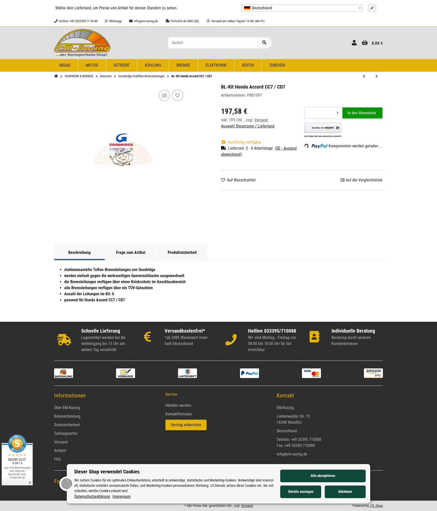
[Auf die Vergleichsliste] (164, 95)
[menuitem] (65, 65)
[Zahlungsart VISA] (311, 372)
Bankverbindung (67, 416)
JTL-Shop (376, 506)
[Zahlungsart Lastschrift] (187, 372)
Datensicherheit (67, 424)
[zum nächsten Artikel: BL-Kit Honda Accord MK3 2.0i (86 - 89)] (376, 76)
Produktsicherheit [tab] (182, 252)
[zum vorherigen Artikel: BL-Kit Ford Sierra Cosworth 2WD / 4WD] (364, 76)
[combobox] (302, 8)
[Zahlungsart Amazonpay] (373, 372)
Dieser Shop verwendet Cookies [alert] (107, 472)
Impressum (121, 496)
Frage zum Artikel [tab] (130, 252)
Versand (261, 120)
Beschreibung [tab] (79, 252)
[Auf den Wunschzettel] (177, 95)
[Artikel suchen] (264, 42)
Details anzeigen (300, 491)
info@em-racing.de (292, 454)
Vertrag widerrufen (186, 424)
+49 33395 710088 (306, 439)
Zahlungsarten (66, 433)
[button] (354, 43)
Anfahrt (60, 450)
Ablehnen (345, 491)
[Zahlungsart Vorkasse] (125, 372)
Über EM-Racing (67, 407)
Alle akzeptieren (323, 475)
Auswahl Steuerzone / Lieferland (247, 126)
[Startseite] (56, 76)
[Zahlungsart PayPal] (249, 372)
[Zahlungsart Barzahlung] (63, 372)
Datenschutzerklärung (92, 496)
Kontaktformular (178, 414)
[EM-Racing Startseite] (82, 42)
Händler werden (178, 405)
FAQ (57, 459)
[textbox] (302, 8)
